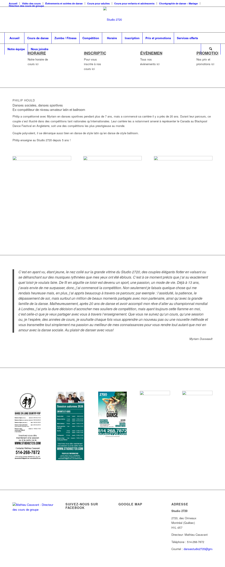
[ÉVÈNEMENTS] (127, 57)
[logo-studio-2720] (112, 19)
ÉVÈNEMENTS (153, 53)
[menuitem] (64, 3)
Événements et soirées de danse (64, 3)
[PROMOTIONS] (183, 57)
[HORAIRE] (14, 57)
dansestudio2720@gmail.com (202, 549)
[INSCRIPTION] (70, 57)
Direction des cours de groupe (26, 5)
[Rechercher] (211, 49)
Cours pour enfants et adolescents (134, 3)
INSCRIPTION (96, 53)
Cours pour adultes (98, 3)
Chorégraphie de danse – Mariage (178, 3)
